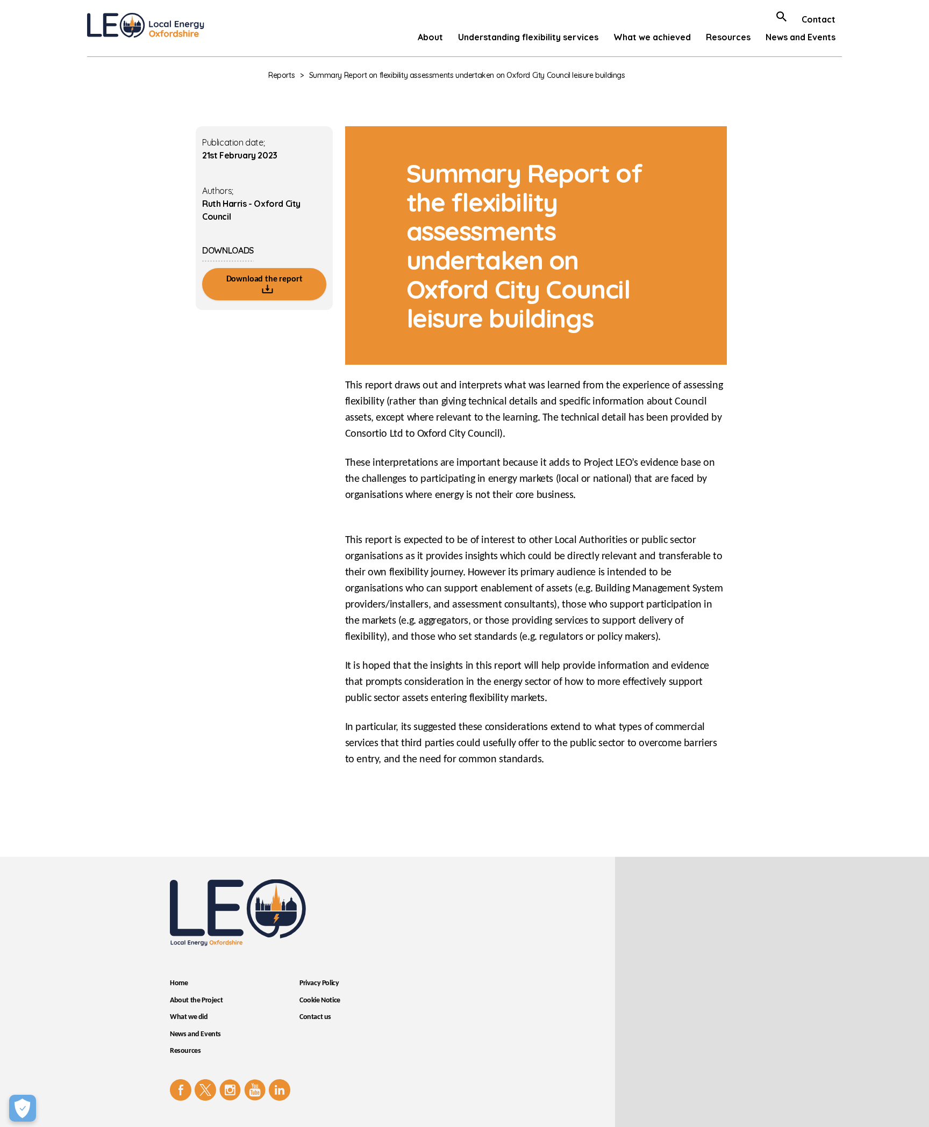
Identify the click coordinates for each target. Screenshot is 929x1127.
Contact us (315, 1017)
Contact (818, 19)
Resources (728, 37)
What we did (189, 1017)
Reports (281, 75)
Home (179, 983)
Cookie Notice (319, 1000)
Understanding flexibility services (528, 37)
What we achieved (652, 37)
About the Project (196, 1000)
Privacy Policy (319, 983)
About (430, 37)
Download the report (264, 279)
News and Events (800, 37)
